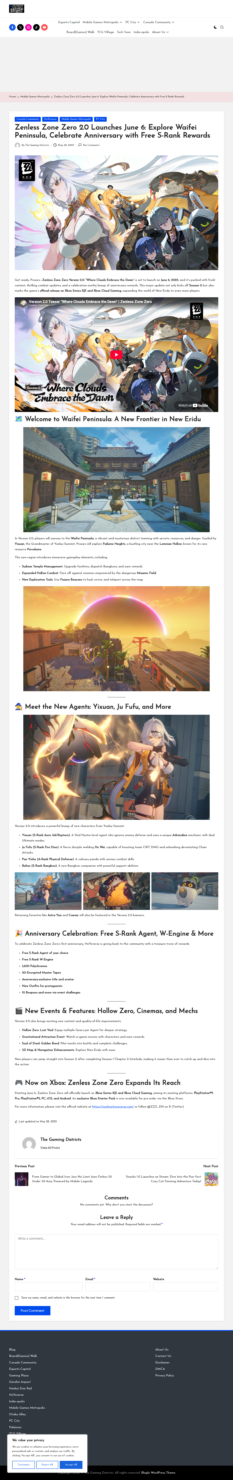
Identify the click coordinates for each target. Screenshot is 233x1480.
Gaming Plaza (19, 1375)
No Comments (91, 145)
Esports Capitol (20, 1369)
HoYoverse (50, 119)
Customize (23, 1464)
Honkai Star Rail (20, 1388)
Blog (12, 1349)
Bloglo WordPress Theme (158, 1472)
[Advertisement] (116, 64)
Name (20, 1279)
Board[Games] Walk (23, 1356)
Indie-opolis (17, 1401)
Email (90, 1279)
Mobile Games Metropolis (76, 119)
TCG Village (17, 1433)
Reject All (47, 1464)
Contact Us (163, 1356)
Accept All (71, 1464)
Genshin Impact (20, 1382)
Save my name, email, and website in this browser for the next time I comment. (68, 1298)
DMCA (160, 1369)
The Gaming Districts (60, 1139)
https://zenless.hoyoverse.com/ (113, 1106)
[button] (50, 1148)
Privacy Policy (164, 1375)
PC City (100, 119)
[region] (47, 1453)
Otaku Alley (17, 1414)
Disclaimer (162, 1362)
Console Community (28, 119)
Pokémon (15, 1427)
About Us (161, 1349)
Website (158, 1279)
